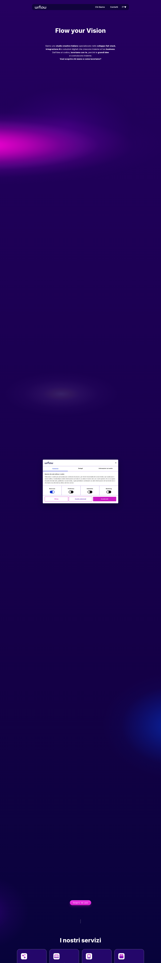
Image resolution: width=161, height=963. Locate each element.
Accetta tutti (104, 499)
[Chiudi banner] (115, 462)
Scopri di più (80, 902)
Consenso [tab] (55, 468)
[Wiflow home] (40, 7)
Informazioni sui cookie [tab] (106, 468)
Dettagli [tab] (80, 468)
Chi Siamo (100, 7)
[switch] (71, 492)
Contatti (114, 7)
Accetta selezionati (80, 499)
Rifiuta (56, 499)
